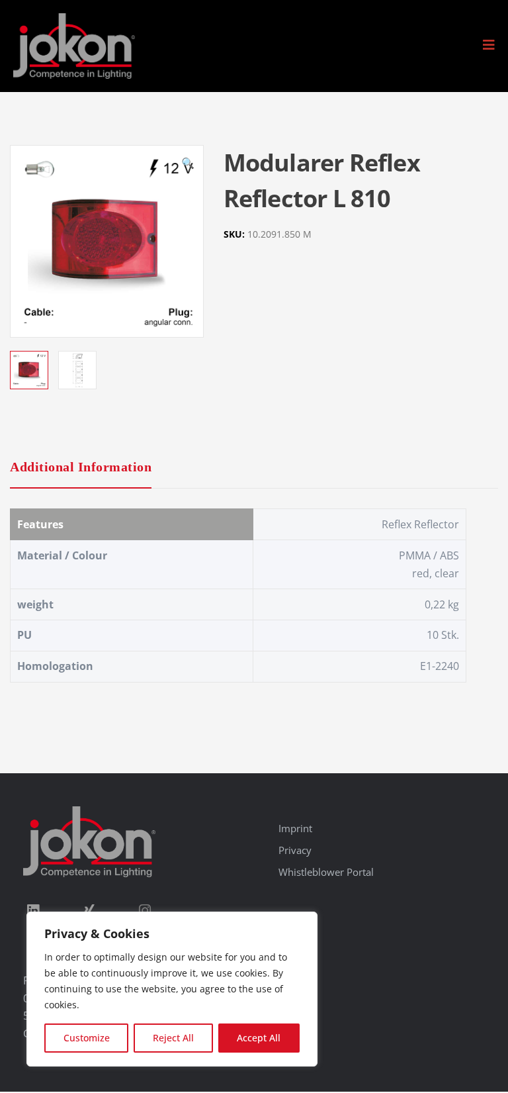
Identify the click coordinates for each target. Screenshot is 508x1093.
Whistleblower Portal (326, 872)
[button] (489, 45)
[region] (172, 989)
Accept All (258, 1037)
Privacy (295, 850)
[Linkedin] (33, 910)
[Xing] (88, 910)
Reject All (173, 1037)
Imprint (295, 828)
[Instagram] (144, 910)
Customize (87, 1037)
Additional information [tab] (80, 466)
